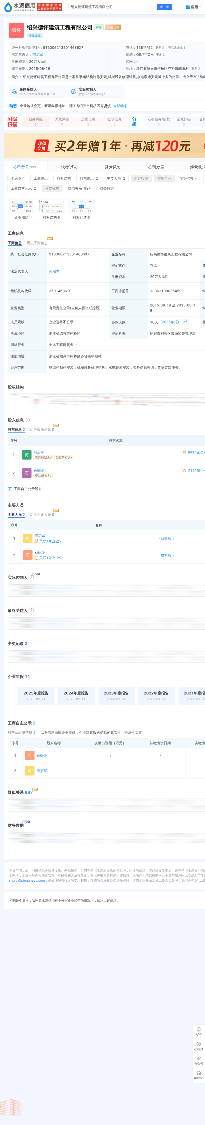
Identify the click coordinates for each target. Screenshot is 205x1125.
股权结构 (64, 178)
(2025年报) (169, 322)
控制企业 (164, 178)
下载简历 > (165, 538)
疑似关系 (79, 188)
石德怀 (39, 470)
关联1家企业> (50, 541)
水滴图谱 (18, 178)
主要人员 (116, 178)
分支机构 (52, 188)
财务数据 (107, 188)
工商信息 (41, 178)
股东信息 (89, 178)
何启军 (37, 54)
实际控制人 (189, 178)
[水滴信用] (20, 7)
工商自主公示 (23, 188)
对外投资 (141, 178)
